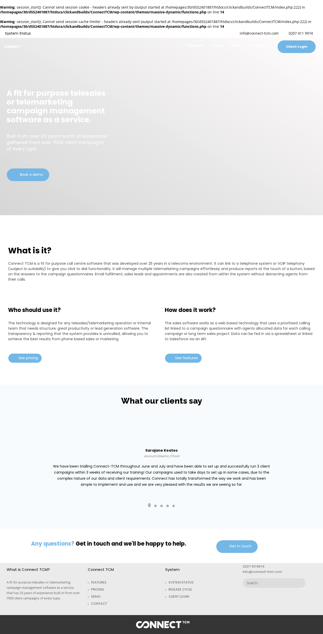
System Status (181, 582)
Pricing (97, 589)
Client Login (179, 596)
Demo (96, 596)
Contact (99, 603)
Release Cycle (180, 589)
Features (98, 582)
